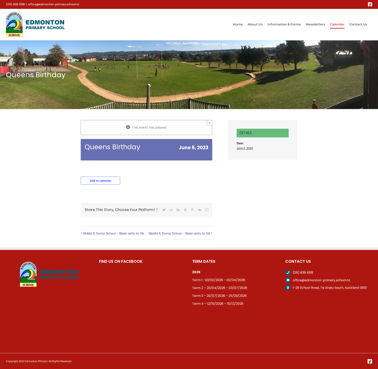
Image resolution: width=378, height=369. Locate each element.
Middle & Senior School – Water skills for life (113, 233)
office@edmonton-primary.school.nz (53, 4)
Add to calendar (100, 181)
